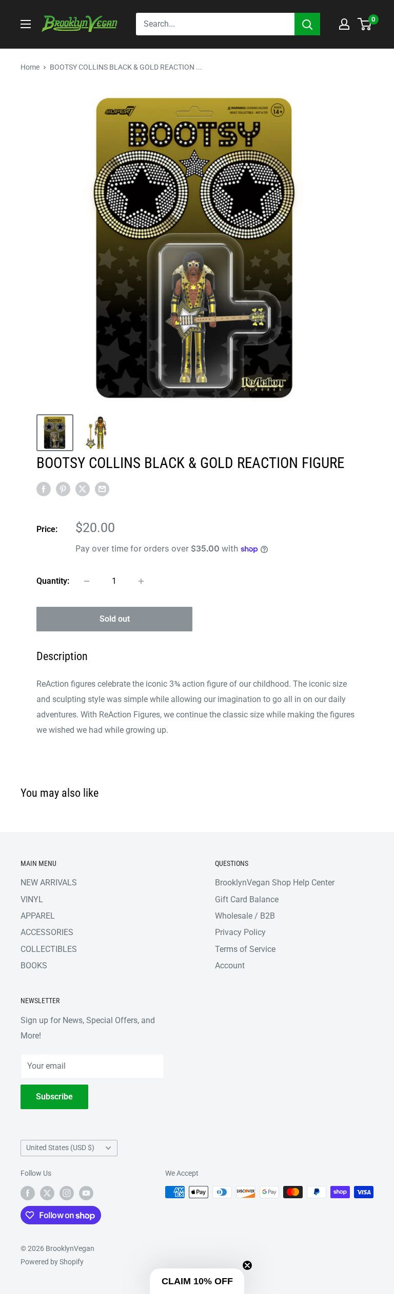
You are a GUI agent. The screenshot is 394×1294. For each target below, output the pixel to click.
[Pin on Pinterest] (63, 488)
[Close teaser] (247, 1265)
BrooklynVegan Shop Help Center (274, 882)
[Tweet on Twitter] (82, 488)
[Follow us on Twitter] (47, 1193)
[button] (197, 1281)
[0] (365, 24)
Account (230, 965)
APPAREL (38, 916)
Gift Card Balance (247, 899)
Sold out (115, 619)
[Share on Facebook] (43, 488)
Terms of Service (245, 949)
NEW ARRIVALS (49, 882)
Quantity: (52, 581)
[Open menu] (26, 24)
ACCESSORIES (47, 932)
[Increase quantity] (141, 581)
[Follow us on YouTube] (86, 1193)
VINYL (32, 899)
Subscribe (54, 1096)
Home (30, 67)
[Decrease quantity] (86, 581)
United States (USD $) (60, 1147)
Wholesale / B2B (245, 916)
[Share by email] (102, 488)
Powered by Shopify (52, 1262)
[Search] (307, 24)
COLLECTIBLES (49, 949)
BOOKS (34, 965)
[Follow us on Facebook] (28, 1193)
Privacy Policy (240, 932)
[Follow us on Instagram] (67, 1193)
